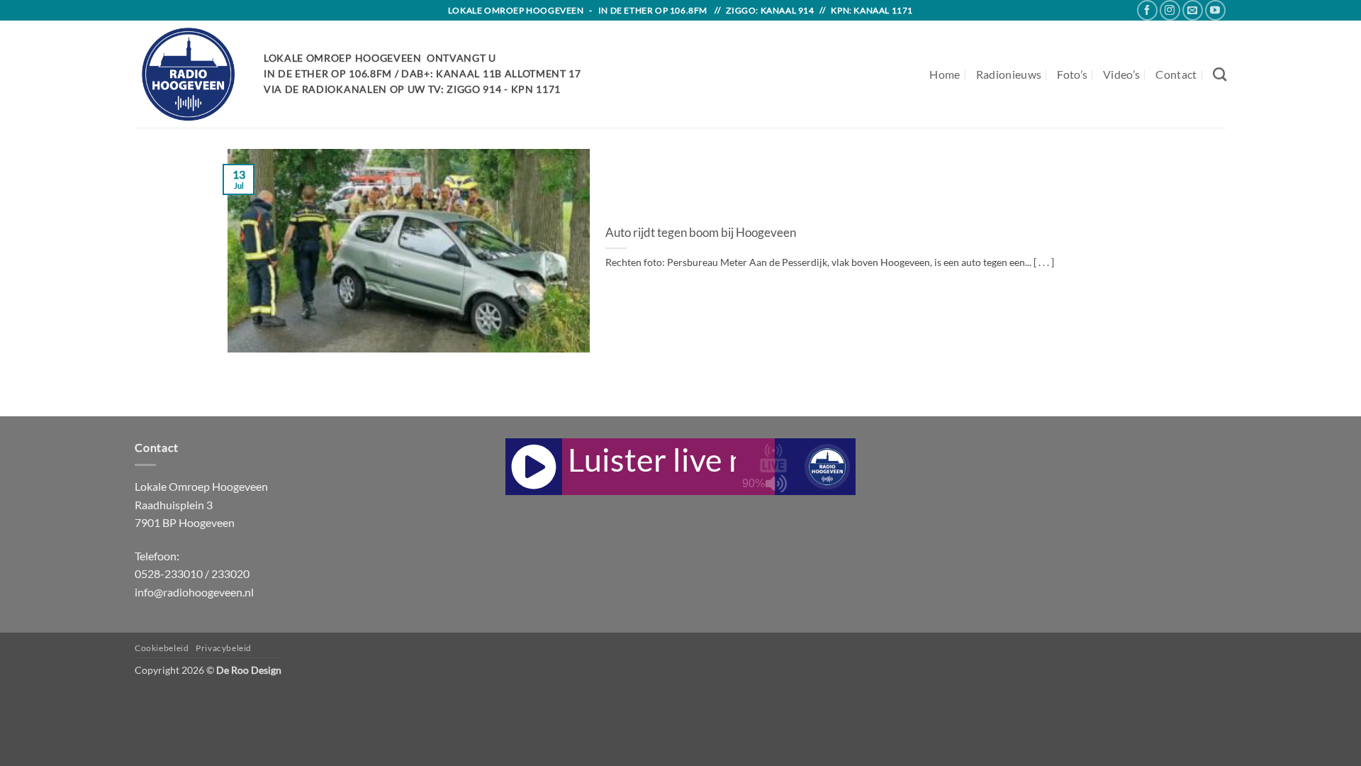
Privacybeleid (224, 648)
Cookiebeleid (162, 648)
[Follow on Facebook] (1147, 10)
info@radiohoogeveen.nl (194, 592)
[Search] (1219, 74)
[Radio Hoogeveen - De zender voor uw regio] (188, 74)
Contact (1176, 74)
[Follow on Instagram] (1170, 10)
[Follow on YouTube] (1215, 10)
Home (944, 74)
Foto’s (1072, 74)
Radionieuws (1009, 74)
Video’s (1121, 74)
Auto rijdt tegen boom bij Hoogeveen (700, 233)
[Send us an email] (1192, 10)
